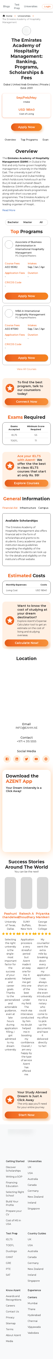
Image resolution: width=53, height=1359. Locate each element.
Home (9, 16)
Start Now (26, 1115)
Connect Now (26, 401)
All (41, 222)
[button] (15, 1169)
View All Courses (26, 369)
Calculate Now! (26, 643)
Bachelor (13, 222)
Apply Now (26, 127)
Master (27, 222)
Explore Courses (26, 483)
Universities (24, 16)
